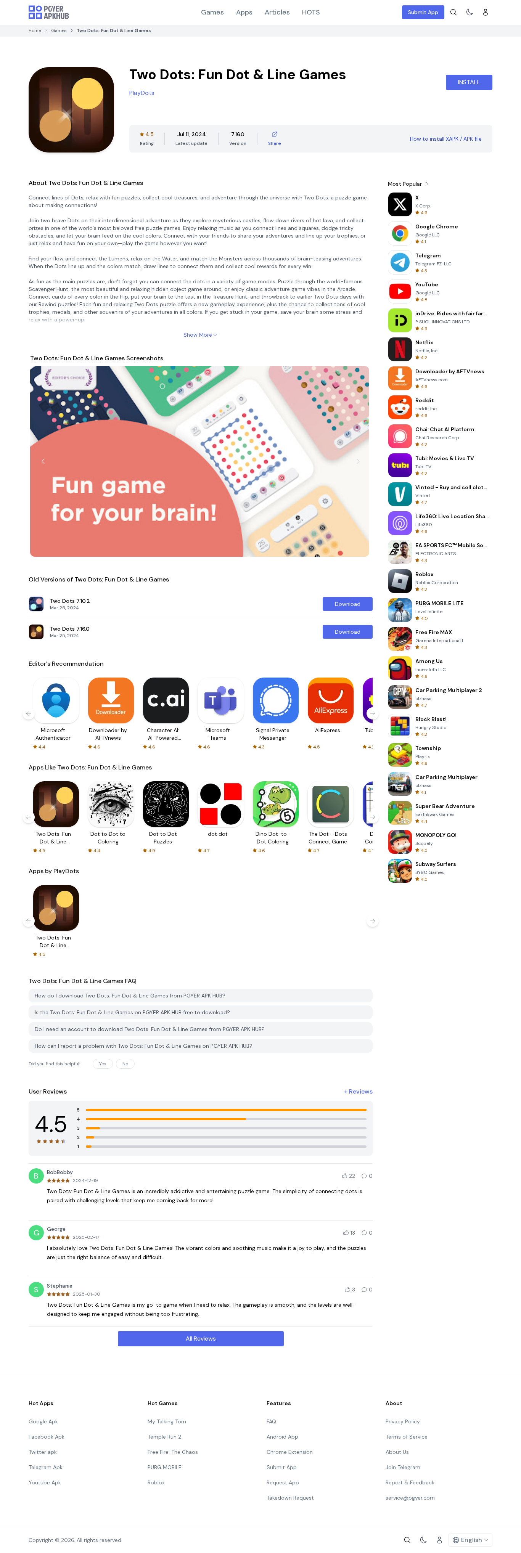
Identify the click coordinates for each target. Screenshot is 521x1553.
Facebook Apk (46, 1436)
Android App (282, 1436)
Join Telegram (403, 1467)
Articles (277, 12)
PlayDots (141, 93)
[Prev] (43, 461)
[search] (453, 12)
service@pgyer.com (410, 1497)
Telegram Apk (46, 1467)
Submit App (423, 12)
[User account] (485, 12)
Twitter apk (43, 1452)
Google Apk (43, 1421)
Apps (244, 12)
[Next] (358, 461)
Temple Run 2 (164, 1436)
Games (212, 12)
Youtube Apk (45, 1482)
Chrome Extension (290, 1452)
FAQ (271, 1421)
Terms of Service (407, 1436)
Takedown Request (290, 1497)
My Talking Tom (167, 1421)
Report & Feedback (410, 1482)
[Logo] (49, 12)
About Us (397, 1452)
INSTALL (469, 82)
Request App (283, 1482)
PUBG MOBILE (165, 1467)
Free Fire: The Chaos (173, 1452)
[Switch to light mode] (469, 12)
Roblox (156, 1482)
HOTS (311, 12)
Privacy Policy (403, 1421)
